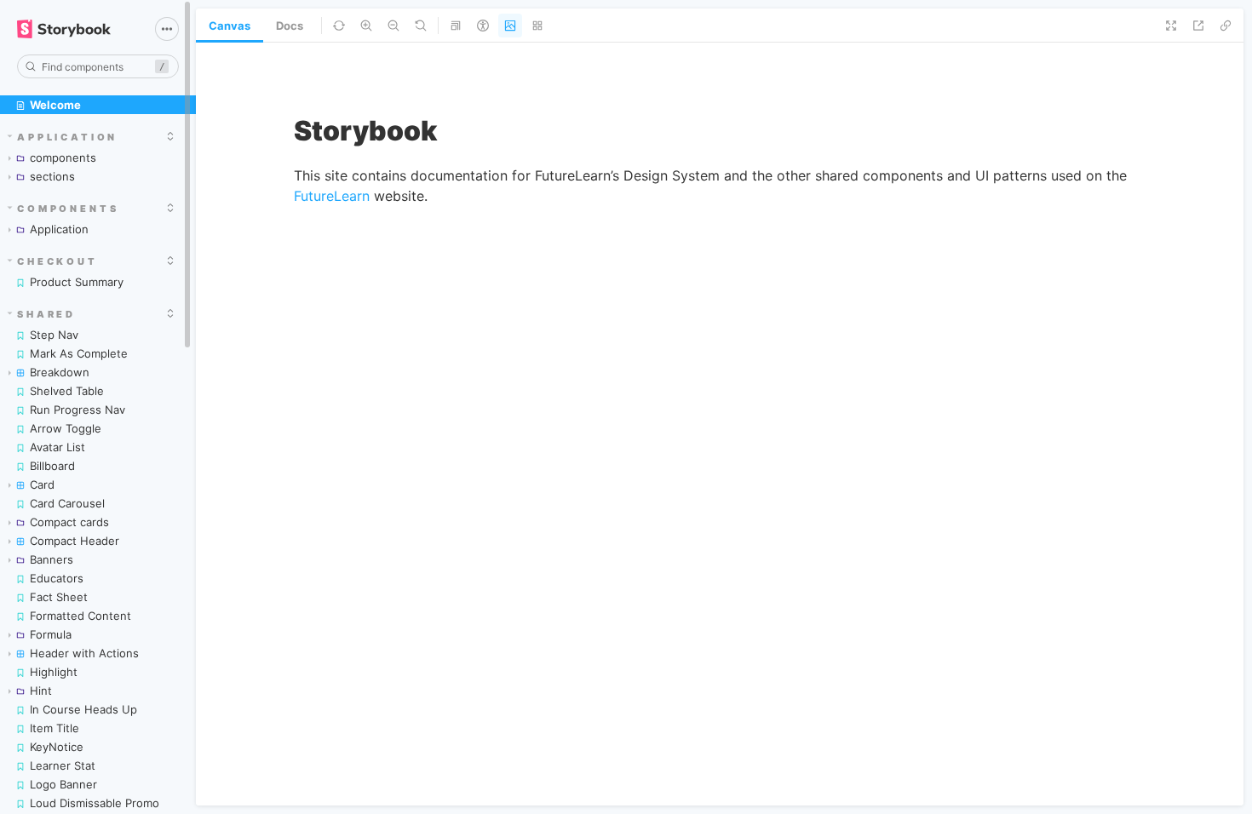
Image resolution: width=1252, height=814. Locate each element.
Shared (46, 314)
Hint (41, 690)
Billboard (52, 466)
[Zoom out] (393, 25)
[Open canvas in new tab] (1198, 25)
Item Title (54, 728)
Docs (289, 25)
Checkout (57, 261)
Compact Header (74, 540)
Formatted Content (80, 615)
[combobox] (98, 66)
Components (68, 209)
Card (42, 484)
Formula (51, 634)
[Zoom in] (366, 25)
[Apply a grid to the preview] (537, 25)
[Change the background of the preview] (510, 25)
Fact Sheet (59, 597)
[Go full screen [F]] (1171, 25)
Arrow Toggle (65, 428)
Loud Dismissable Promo (94, 803)
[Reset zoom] (421, 25)
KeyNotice (56, 747)
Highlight (54, 672)
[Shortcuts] (167, 29)
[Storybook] (74, 29)
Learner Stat (62, 765)
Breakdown (59, 372)
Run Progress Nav (77, 409)
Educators (56, 578)
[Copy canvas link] (1226, 25)
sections (52, 176)
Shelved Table (67, 391)
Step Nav (54, 334)
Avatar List (57, 447)
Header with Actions (84, 653)
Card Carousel (67, 503)
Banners (51, 559)
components (63, 157)
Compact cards (69, 522)
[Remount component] (339, 25)
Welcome (55, 105)
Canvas (229, 25)
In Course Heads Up (83, 709)
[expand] (170, 136)
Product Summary (76, 282)
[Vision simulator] (483, 25)
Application (67, 137)
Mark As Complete (79, 353)
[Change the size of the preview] (456, 25)
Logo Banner (63, 784)
